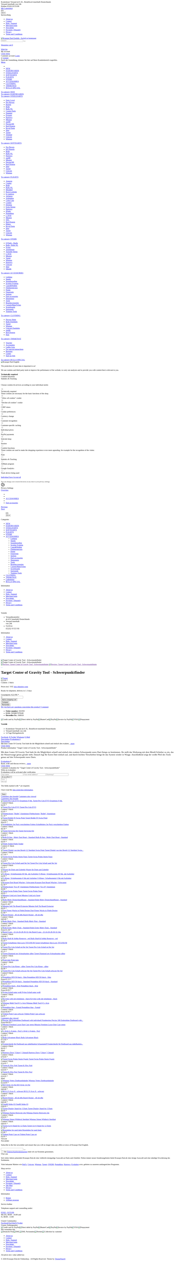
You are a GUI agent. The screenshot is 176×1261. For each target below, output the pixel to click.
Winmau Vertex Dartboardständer (41, 1081)
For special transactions (14, 349)
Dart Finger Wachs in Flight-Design (43, 911)
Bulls (8, 107)
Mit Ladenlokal (7, 8)
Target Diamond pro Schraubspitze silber (49, 954)
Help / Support (11, 23)
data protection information (23, 790)
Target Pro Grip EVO (28, 807)
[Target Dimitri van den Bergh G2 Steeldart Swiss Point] (23, 850)
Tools (8, 301)
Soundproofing (11, 281)
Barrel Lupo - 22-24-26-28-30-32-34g (46, 932)
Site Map (9, 1185)
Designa (9, 205)
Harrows (9, 117)
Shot (7, 130)
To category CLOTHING (10, 316)
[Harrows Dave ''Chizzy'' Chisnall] (14, 1053)
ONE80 (51, 1164)
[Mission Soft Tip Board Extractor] (14, 906)
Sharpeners (10, 299)
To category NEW (8, 92)
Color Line (10, 200)
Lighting (9, 277)
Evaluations (15, 739)
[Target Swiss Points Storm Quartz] (15, 1059)
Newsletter (10, 28)
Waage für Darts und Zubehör (37, 870)
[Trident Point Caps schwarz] (12, 1014)
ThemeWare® (60, 1259)
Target (8, 133)
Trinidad (9, 135)
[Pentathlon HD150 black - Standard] (15, 982)
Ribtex (8, 224)
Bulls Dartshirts (11, 322)
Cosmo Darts (11, 111)
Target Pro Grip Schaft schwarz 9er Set (47, 971)
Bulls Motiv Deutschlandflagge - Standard (51, 900)
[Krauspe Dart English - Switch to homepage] (18, 38)
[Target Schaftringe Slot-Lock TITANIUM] (18, 943)
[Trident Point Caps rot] (10, 1134)
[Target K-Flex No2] (9, 1072)
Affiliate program (12, 1200)
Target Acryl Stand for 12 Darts (39, 1126)
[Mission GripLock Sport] (11, 895)
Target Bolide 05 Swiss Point (36, 818)
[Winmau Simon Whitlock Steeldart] (15, 1119)
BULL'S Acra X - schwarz (34, 1091)
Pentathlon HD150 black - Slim (39, 977)
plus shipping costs (21, 687)
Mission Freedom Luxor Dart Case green (49, 1025)
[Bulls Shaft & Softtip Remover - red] (16, 938)
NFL (7, 220)
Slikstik (8, 269)
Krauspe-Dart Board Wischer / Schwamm (50, 883)
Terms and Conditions (14, 34)
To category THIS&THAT (11, 339)
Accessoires (10, 345)
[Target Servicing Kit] (10, 831)
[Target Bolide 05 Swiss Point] (13, 818)
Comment (44, 707)
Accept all (17, 477)
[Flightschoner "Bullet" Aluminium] (15, 814)
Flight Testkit (18, 844)
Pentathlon (10, 213)
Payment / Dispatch (13, 30)
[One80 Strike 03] (8, 1104)
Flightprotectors (12, 288)
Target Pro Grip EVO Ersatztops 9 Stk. (47, 801)
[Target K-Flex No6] (9, 1066)
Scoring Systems (12, 283)
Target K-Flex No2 (25, 1072)
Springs (8, 294)
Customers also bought (9, 796)
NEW (8, 524)
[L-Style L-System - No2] (11, 1031)
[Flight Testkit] (7, 844)
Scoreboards (10, 307)
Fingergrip (10, 292)
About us (9, 19)
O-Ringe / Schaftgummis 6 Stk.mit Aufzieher (54, 878)
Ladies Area (10, 347)
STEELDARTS (12, 528)
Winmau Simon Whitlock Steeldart (43, 1119)
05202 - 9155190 (7, 1212)
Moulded (9, 190)
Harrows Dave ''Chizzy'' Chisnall (41, 1053)
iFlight (8, 211)
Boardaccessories (12, 303)
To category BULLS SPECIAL (13, 360)
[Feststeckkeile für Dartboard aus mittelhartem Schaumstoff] (24, 1044)
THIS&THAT (11, 577)
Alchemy (9, 196)
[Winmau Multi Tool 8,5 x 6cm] (13, 1003)
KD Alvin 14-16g (23, 1085)
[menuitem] (88, 24)
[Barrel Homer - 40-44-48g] (12, 915)
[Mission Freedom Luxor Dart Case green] (17, 1025)
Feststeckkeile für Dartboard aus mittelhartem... (65, 1044)
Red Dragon (10, 126)
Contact (9, 21)
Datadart (9, 113)
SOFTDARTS (11, 530)
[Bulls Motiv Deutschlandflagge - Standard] (18, 900)
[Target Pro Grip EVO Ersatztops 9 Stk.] (17, 801)
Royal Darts (10, 128)
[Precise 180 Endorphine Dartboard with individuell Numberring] (26, 1020)
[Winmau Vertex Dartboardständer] (15, 1081)
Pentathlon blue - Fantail (31, 1007)
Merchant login (11, 26)
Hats (7, 335)
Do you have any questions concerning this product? (21, 707)
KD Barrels (10, 149)
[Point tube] (6, 960)
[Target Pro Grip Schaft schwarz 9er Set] (17, 971)
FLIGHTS (10, 532)
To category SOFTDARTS (11, 143)
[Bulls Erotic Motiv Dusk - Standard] (15, 928)
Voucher (9, 343)
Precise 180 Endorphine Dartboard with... (67, 1020)
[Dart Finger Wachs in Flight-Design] (15, 911)
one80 (8, 122)
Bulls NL (9, 109)
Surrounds (10, 309)
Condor (8, 183)
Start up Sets (10, 356)
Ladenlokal (10, 579)
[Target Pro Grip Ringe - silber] (13, 966)
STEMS (9, 534)
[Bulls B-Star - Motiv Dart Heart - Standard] (18, 837)
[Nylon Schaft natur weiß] (11, 992)
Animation (10, 198)
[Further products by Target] (4, 678)
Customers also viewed (27, 796)
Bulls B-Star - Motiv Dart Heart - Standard (52, 837)
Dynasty (9, 115)
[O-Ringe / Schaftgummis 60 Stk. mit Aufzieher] (20, 874)
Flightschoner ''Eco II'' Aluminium (42, 887)
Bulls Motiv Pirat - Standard (35, 921)
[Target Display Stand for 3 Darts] (14, 1109)
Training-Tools (11, 311)
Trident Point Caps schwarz (34, 1014)
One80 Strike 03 (22, 1104)
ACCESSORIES (12, 536)
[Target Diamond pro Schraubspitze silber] (17, 954)
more (72, 744)
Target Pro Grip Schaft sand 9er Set (43, 863)
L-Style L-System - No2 (31, 1031)
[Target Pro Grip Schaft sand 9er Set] (15, 863)
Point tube (15, 960)
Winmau (9, 139)
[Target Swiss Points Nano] (12, 891)
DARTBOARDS (12, 526)
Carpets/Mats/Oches (13, 305)
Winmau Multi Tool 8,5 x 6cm (37, 1003)
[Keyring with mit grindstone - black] (15, 999)
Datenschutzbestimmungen (17, 1152)
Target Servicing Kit (26, 831)
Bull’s (24, 1164)
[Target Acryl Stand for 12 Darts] (14, 1126)
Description (5, 739)
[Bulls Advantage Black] (11, 1038)
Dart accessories (12, 296)
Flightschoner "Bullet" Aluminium (42, 814)
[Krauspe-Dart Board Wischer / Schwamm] (18, 883)
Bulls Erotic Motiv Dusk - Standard (43, 928)
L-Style (8, 216)
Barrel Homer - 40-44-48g (33, 915)
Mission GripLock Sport (31, 895)
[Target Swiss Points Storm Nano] (14, 857)
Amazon (9, 181)
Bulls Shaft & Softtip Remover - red (44, 938)
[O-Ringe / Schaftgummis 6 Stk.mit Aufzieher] (19, 878)
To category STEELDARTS (12, 96)
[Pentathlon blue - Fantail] (11, 1007)
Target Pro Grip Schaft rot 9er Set (41, 947)
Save (11, 477)
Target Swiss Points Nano (32, 891)
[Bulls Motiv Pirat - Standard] (13, 921)
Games (8, 354)
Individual (5, 477)
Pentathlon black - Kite (29, 986)
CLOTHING (11, 575)
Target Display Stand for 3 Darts (40, 1109)
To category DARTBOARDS (12, 94)
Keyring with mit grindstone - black (43, 999)
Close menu (5, 54)
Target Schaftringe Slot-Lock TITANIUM (51, 943)
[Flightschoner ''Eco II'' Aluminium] (15, 887)
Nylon (8, 247)
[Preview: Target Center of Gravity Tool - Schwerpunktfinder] (25, 664)
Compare (5, 702)
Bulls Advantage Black (29, 1038)
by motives (10, 194)
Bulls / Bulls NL (12, 245)
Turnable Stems (11, 252)
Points (8, 290)
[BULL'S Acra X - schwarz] (12, 1091)
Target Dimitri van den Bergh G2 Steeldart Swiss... (64, 850)
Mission (9, 120)
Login (17, 56)
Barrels (8, 105)
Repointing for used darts (31, 1130)
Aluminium (10, 250)
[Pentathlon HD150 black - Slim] (14, 977)
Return (8, 1198)
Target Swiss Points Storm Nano (40, 857)
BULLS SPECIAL (13, 582)
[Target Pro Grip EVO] (10, 807)
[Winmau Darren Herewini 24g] (13, 1113)
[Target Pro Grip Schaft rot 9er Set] (15, 947)
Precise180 (10, 124)
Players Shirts (11, 320)
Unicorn (9, 137)
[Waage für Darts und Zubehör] (13, 870)
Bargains (9, 351)
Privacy (8, 32)
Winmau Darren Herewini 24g (37, 1113)
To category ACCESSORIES (12, 273)
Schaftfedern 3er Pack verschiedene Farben (52, 824)
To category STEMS (9, 239)
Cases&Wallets (11, 286)
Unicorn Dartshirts (13, 328)
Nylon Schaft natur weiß (31, 992)
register (6, 58)
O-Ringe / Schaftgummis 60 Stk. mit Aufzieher (56, 874)
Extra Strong (10, 207)
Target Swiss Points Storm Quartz (41, 1059)
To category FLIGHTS (9, 177)
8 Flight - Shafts (12, 243)
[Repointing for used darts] (11, 1130)
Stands (8, 279)
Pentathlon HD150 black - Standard (43, 982)
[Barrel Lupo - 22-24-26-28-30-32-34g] (16, 932)
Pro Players (10, 102)
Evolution (75, 1164)
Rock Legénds (11, 192)
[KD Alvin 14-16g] (9, 1085)
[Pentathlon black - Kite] (11, 986)
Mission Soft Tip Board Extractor (41, 906)
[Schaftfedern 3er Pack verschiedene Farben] (18, 824)
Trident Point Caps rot (28, 1134)
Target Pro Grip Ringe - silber (37, 966)
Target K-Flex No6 (25, 1066)
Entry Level (10, 100)
